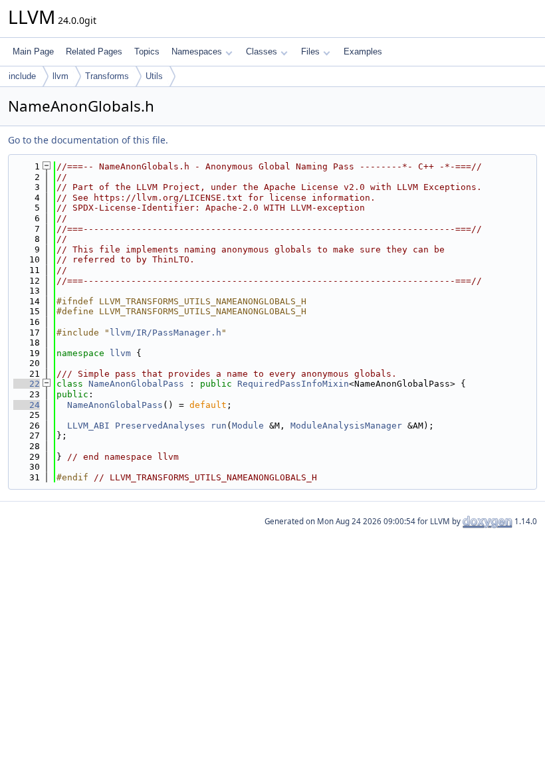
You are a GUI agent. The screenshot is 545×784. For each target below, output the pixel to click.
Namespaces (196, 51)
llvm (60, 76)
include (22, 76)
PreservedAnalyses (160, 426)
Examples (363, 51)
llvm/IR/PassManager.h (165, 333)
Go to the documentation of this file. (88, 140)
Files (310, 51)
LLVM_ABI (88, 426)
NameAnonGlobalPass (136, 384)
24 (26, 405)
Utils (154, 76)
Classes (261, 51)
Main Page (33, 51)
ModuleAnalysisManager (346, 426)
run (219, 426)
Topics (147, 51)
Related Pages (94, 51)
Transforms (107, 76)
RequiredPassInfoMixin (293, 384)
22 (26, 384)
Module (248, 426)
